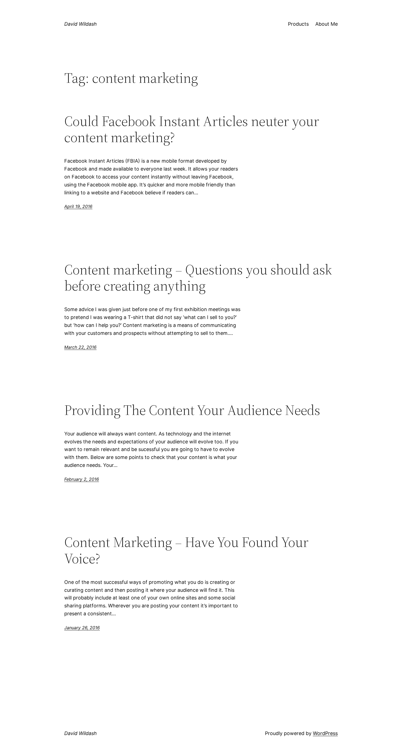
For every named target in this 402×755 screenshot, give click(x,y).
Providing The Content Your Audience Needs (192, 410)
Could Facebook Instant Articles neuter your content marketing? (191, 129)
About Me (326, 24)
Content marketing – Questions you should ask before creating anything (198, 277)
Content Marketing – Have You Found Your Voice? (186, 550)
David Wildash (80, 24)
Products (298, 24)
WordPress (325, 733)
